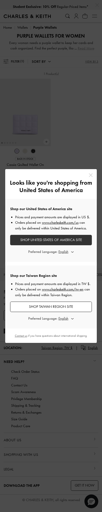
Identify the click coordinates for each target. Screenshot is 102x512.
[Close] (90, 175)
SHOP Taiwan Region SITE (51, 306)
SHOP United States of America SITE (51, 240)
